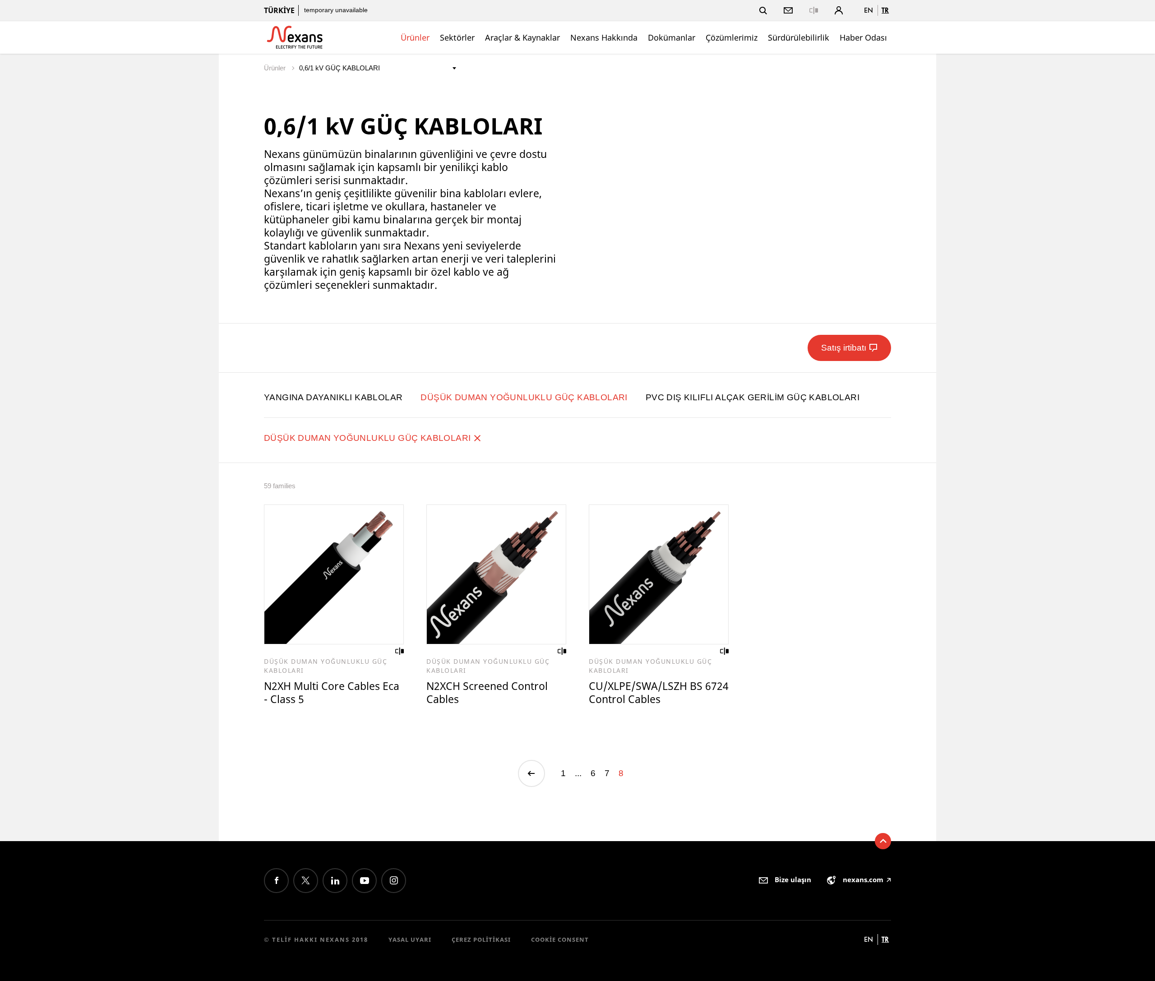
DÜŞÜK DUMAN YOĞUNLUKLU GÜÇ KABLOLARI (523, 397)
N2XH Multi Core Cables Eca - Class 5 (331, 692)
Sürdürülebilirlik (798, 37)
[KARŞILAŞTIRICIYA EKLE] (399, 651)
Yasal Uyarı (409, 939)
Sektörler (457, 37)
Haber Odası (863, 37)
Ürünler (415, 37)
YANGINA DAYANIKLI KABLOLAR (333, 397)
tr (885, 10)
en (868, 10)
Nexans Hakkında (604, 37)
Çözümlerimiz (732, 37)
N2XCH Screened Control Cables (487, 692)
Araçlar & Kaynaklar (522, 37)
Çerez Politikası (481, 939)
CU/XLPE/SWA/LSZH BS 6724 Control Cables (659, 692)
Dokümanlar (671, 37)
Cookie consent (560, 939)
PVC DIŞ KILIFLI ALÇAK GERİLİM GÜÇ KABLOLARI (752, 397)
